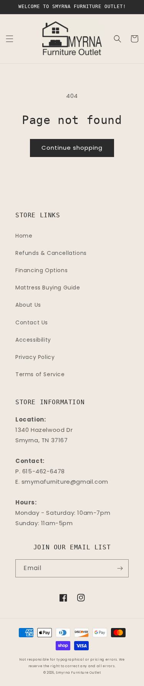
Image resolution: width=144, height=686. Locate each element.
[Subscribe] (119, 568)
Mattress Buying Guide (47, 287)
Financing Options (41, 270)
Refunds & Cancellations (51, 253)
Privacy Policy (35, 357)
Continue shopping (72, 148)
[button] (9, 38)
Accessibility (33, 340)
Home (23, 236)
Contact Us (31, 322)
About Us (28, 305)
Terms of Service (40, 374)
